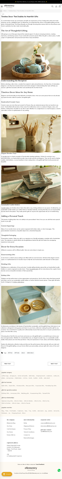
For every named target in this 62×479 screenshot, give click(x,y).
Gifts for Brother (6, 403)
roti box (25, 378)
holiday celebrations (18, 282)
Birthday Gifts (5, 393)
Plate (7, 410)
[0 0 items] (60, 6)
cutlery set (56, 375)
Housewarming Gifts (35, 393)
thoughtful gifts (34, 269)
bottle (41, 378)
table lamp (32, 375)
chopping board (40, 375)
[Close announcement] (61, 2)
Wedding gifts (25, 393)
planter (50, 410)
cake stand (47, 378)
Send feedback (40, 464)
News (5, 10)
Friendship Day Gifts (50, 385)
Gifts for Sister (16, 403)
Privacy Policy (25, 473)
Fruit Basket (13, 410)
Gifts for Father (18, 401)
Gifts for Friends (25, 403)
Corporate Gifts (39, 385)
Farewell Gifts (46, 393)
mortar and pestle (23, 375)
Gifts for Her (46, 401)
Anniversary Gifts (15, 393)
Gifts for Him (37, 401)
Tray (30, 410)
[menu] (2, 6)
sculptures (49, 375)
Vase (26, 410)
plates (3, 378)
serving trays (10, 378)
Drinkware (4, 413)
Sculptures (20, 410)
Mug (3, 410)
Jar (9, 413)
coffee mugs (5, 375)
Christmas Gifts (20, 385)
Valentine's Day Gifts (7, 401)
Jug (46, 410)
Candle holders (5, 208)
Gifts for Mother (28, 401)
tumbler (35, 378)
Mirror (24, 413)
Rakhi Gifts (5, 385)
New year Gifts (30, 385)
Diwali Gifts (12, 385)
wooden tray (6, 156)
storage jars (13, 375)
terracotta (56, 410)
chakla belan (18, 378)
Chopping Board (16, 413)
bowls (30, 378)
